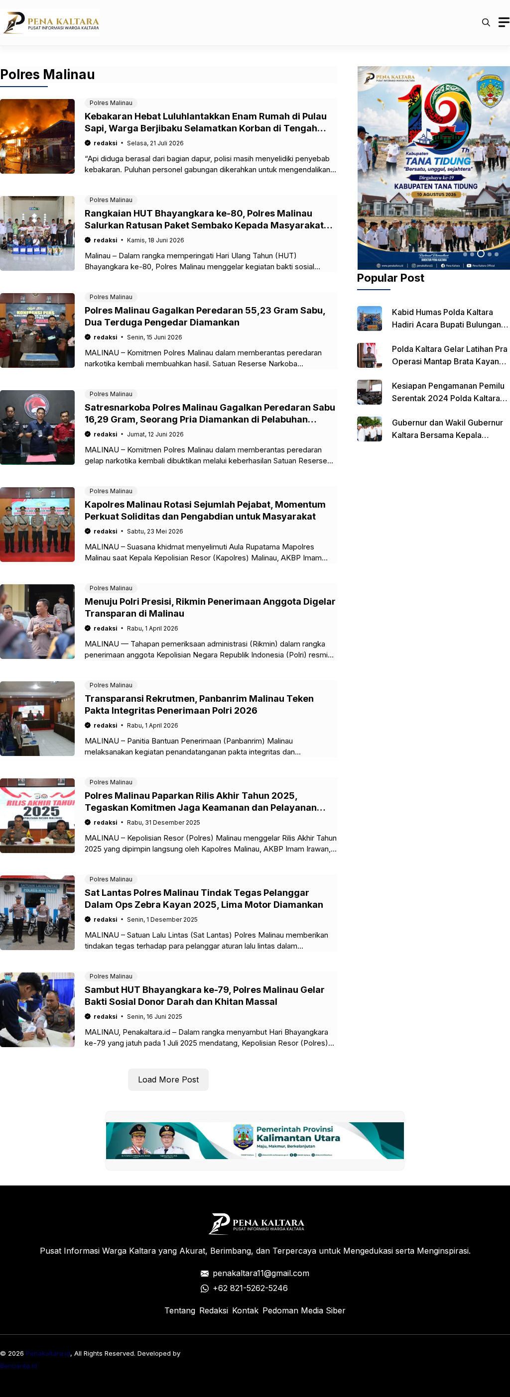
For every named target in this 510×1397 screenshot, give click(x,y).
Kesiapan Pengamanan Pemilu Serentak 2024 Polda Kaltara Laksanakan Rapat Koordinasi (448, 398)
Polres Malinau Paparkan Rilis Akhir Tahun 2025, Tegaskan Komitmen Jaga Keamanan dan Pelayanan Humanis (201, 807)
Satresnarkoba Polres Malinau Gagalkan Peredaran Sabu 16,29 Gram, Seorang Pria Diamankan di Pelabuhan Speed (210, 419)
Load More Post (168, 1079)
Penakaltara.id (48, 1353)
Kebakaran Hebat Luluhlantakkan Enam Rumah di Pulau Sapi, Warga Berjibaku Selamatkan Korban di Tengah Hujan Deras (206, 128)
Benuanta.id (18, 1366)
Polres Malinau (111, 103)
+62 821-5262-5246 (250, 1288)
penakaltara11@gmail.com (261, 1273)
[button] (486, 22)
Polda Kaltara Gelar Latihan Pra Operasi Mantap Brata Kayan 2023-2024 (450, 361)
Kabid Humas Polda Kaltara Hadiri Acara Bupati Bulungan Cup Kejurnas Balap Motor (446, 324)
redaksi (106, 143)
